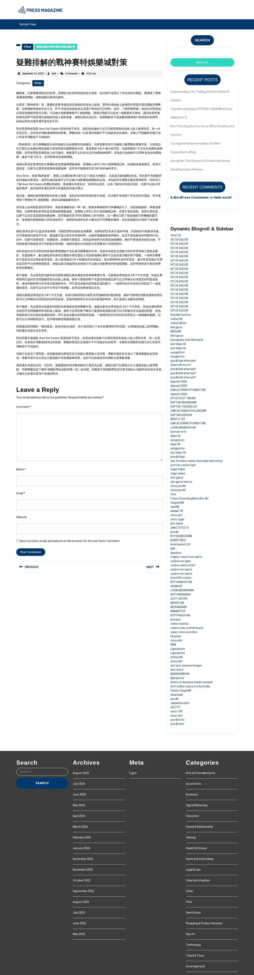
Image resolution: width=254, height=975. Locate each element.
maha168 (176, 318)
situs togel (177, 519)
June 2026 (79, 794)
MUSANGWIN (178, 607)
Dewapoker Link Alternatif (186, 339)
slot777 (175, 707)
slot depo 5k (178, 344)
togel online (177, 469)
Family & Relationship (199, 826)
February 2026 (82, 837)
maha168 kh (178, 323)
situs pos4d (178, 486)
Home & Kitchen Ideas (200, 858)
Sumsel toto (178, 431)
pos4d (174, 531)
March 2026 (80, 826)
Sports (190, 934)
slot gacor (176, 477)
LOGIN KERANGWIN (182, 590)
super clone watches (183, 632)
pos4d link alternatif (183, 360)
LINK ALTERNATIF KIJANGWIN (188, 410)
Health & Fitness (196, 848)
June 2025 (79, 923)
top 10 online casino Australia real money (196, 460)
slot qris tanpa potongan (186, 665)
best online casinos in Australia (190, 686)
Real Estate (193, 912)
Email (20, 493)
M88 (173, 644)
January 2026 (81, 848)
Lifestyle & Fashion (198, 880)
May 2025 (79, 934)
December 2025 (83, 858)
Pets (189, 901)
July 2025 (79, 912)
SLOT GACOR (178, 598)
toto (173, 494)
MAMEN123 (177, 611)
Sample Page (27, 24)
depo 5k (175, 435)
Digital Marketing (196, 805)
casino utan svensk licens (186, 627)
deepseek (176, 694)
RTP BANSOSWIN (181, 536)
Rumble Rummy (180, 314)
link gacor (176, 327)
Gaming (191, 837)
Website (21, 517)
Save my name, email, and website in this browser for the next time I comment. (69, 541)
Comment (23, 406)
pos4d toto (177, 719)
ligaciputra (177, 678)
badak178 (176, 511)
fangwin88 (177, 502)
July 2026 (79, 783)
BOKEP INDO (178, 540)
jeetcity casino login (183, 465)
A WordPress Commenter (189, 197)
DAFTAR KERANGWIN (183, 402)
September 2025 (83, 891)
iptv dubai (176, 523)
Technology (193, 944)
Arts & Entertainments (200, 773)
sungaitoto (177, 352)
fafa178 (175, 235)
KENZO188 (177, 602)
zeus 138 (176, 711)
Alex (54, 73)
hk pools (175, 636)
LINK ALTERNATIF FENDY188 (188, 389)
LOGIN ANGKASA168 (183, 427)
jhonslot (175, 619)
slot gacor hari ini (181, 481)
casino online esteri (182, 565)
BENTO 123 (177, 419)
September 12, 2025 (32, 73)
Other (27, 46)
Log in (133, 773)
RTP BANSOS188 (181, 582)
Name (21, 469)
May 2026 (79, 805)
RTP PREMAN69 (180, 594)
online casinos (179, 623)
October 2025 (81, 880)
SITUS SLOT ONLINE (183, 398)
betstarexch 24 (180, 544)
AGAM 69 (176, 586)
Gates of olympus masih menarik (191, 682)
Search (202, 40)
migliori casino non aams (186, 556)
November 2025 (83, 869)
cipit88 (174, 506)
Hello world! (222, 197)
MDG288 (175, 331)
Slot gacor (177, 335)
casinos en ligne (180, 561)
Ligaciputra (177, 648)
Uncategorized (195, 966)
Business (192, 794)
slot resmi (176, 669)
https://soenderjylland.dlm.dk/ (189, 498)
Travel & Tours (195, 955)
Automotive (193, 783)
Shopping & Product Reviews (204, 923)
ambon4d (176, 657)
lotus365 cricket (180, 577)
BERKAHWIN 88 (179, 673)
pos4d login (177, 456)
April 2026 (79, 816)
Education (192, 816)
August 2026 (81, 773)
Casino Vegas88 (180, 690)
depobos (176, 552)
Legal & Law (193, 869)
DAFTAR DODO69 (181, 415)
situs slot (176, 515)
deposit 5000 (178, 381)
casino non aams (181, 569)
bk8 (172, 548)
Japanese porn (180, 703)
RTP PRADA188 (180, 615)
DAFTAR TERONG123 (183, 406)
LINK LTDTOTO (179, 527)
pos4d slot (177, 723)
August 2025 (81, 901)
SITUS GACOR (179, 239)
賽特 (24, 326)
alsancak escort (180, 364)
